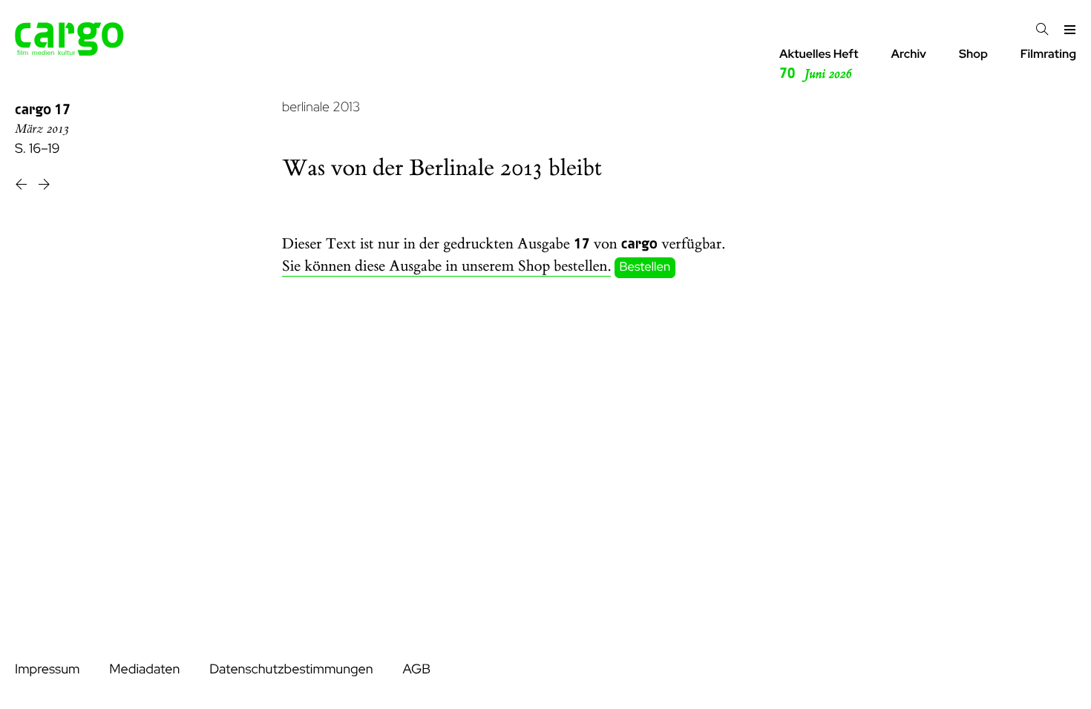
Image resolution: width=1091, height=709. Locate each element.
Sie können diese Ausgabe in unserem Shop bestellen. (446, 266)
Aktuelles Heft (819, 64)
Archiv (908, 54)
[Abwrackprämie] (22, 186)
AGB (416, 669)
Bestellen (645, 267)
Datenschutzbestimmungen (291, 669)
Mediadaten (144, 669)
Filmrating (1048, 54)
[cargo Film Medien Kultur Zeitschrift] (69, 51)
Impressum (47, 669)
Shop (973, 54)
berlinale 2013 (321, 107)
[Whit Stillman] (44, 186)
